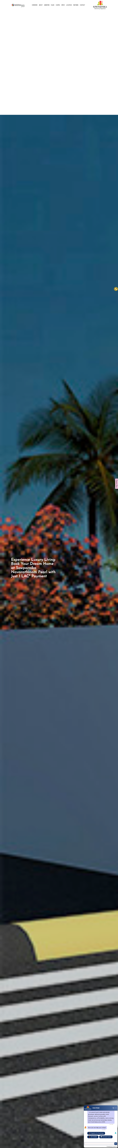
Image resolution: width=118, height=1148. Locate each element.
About (41, 5)
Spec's (63, 5)
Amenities (46, 5)
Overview (34, 5)
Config (58, 5)
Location (69, 5)
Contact (82, 5)
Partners (75, 5)
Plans (52, 5)
